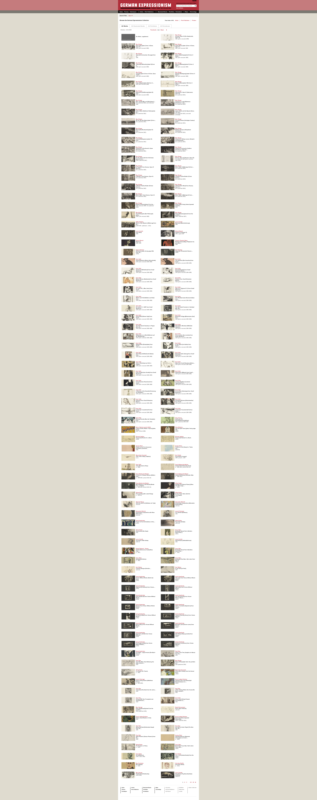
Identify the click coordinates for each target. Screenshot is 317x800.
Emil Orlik (146, 260)
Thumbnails (153, 30)
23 (190, 782)
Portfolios (171, 11)
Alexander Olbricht (184, 503)
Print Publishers (149, 11)
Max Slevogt (144, 709)
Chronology (193, 11)
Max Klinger (184, 36)
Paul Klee (185, 653)
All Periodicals (165, 26)
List (158, 30)
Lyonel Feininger (181, 512)
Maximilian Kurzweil (143, 456)
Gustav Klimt (143, 447)
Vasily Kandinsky (145, 522)
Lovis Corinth (182, 223)
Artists (141, 11)
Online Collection (192, 787)
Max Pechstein (139, 764)
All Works (124, 26)
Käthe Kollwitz (146, 223)
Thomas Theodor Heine (184, 242)
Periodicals (179, 11)
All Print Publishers (169, 789)
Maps (186, 11)
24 (193, 782)
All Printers (168, 791)
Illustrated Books (162, 11)
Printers (194, 20)
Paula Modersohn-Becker (183, 466)
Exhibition (181, 787)
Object (162, 30)
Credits (180, 791)
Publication (181, 789)
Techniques (133, 11)
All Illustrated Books (138, 26)
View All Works (179, 8)
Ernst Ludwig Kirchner (183, 681)
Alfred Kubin (184, 485)
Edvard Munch (181, 232)
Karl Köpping (184, 251)
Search (195, 6)
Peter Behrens (185, 429)
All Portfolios (152, 26)
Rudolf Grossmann (181, 708)
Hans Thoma (182, 419)
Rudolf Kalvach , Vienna (144, 550)
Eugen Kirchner (145, 251)
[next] (166, 30)
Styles (121, 11)
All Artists (167, 787)
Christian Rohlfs (179, 764)
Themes (126, 11)
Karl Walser (143, 568)
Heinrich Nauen (146, 503)
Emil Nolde (181, 456)
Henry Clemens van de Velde (146, 429)
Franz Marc (183, 531)
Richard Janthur (144, 438)
